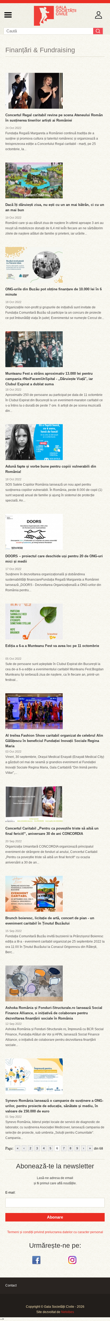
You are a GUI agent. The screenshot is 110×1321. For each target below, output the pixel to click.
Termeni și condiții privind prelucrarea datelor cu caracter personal (55, 1232)
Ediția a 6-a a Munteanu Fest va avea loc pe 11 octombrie (52, 646)
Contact (11, 1285)
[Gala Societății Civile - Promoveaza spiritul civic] (55, 25)
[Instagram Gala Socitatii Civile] (73, 1264)
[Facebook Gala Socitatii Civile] (37, 1264)
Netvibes (67, 1312)
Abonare (55, 1217)
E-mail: (10, 1192)
